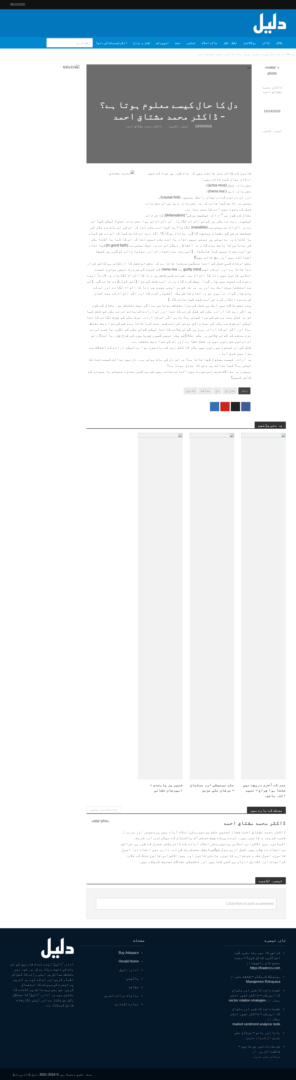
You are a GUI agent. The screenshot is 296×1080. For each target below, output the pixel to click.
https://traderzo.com (265, 968)
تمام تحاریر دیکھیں (103, 809)
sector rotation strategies (247, 1000)
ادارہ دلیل (129, 970)
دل (217, 390)
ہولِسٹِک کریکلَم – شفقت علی (257, 976)
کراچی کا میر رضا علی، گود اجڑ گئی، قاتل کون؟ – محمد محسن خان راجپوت (257, 958)
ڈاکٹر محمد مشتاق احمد (272, 89)
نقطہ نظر (230, 43)
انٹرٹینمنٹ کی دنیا (111, 43)
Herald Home (129, 961)
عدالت (205, 390)
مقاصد (133, 987)
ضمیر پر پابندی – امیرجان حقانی (166, 787)
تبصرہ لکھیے (272, 131)
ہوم (293, 54)
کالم (266, 43)
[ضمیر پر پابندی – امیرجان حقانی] (160, 606)
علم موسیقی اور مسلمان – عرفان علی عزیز (212, 787)
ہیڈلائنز (249, 43)
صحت (177, 43)
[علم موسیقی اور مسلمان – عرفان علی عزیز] (212, 606)
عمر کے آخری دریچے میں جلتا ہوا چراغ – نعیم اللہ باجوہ (264, 790)
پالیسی (132, 978)
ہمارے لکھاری (127, 1004)
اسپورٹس (162, 43)
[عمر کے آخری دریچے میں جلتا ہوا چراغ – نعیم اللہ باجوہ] (263, 606)
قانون (190, 390)
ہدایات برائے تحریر (121, 995)
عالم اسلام (209, 43)
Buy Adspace (129, 953)
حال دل (230, 390)
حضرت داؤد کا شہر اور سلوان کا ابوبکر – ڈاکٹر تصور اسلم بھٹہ (255, 995)
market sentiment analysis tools (256, 1024)
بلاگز (279, 43)
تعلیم (191, 43)
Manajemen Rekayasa (263, 981)
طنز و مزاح (141, 43)
